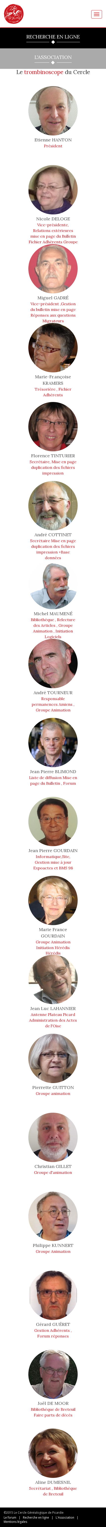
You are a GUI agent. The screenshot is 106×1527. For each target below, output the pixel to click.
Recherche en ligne (36, 1517)
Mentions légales (15, 1522)
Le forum (10, 1517)
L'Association (65, 1517)
